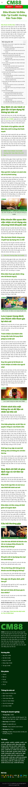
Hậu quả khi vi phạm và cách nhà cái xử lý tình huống (15, 51)
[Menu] (2, 2)
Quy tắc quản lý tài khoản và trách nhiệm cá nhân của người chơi (14, 69)
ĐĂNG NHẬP (19, 6)
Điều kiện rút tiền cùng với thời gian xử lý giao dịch (15, 88)
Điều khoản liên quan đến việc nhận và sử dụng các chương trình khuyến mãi (13, 54)
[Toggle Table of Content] (23, 42)
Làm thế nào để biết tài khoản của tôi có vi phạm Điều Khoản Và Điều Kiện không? (14, 93)
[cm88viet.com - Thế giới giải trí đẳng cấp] (14, 2)
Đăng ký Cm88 (7, 660)
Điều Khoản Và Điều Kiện (9, 693)
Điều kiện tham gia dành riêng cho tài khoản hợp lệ (14, 60)
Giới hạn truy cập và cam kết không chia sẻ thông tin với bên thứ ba (14, 79)
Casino (4, 674)
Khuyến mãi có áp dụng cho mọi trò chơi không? (14, 96)
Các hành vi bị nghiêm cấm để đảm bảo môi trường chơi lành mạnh (14, 48)
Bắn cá (4, 677)
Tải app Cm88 (6, 665)
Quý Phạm (10, 729)
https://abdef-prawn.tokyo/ (15, 726)
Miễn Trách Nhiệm (7, 696)
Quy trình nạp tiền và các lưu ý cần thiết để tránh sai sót (14, 85)
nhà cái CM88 (9, 119)
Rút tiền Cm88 (6, 658)
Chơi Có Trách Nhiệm (8, 701)
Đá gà (4, 679)
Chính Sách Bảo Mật (8, 698)
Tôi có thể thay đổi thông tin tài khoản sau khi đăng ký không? (15, 99)
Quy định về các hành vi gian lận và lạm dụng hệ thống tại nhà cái (14, 45)
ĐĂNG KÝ (9, 6)
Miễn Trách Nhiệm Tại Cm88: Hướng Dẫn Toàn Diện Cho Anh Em (14, 153)
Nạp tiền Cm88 (7, 655)
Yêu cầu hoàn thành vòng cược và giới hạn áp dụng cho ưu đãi (15, 57)
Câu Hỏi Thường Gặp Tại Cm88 (14, 255)
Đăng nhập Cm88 (7, 663)
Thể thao (5, 682)
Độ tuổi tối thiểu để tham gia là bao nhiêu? (14, 102)
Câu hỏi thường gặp (8, 90)
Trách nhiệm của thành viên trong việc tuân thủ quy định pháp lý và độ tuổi (14, 66)
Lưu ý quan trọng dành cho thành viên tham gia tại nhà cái (14, 63)
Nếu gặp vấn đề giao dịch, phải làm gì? (13, 101)
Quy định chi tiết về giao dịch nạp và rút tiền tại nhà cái (14, 82)
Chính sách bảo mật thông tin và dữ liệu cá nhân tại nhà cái (13, 72)
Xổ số (4, 684)
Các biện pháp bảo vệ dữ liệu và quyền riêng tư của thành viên (15, 76)
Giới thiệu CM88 (7, 706)
